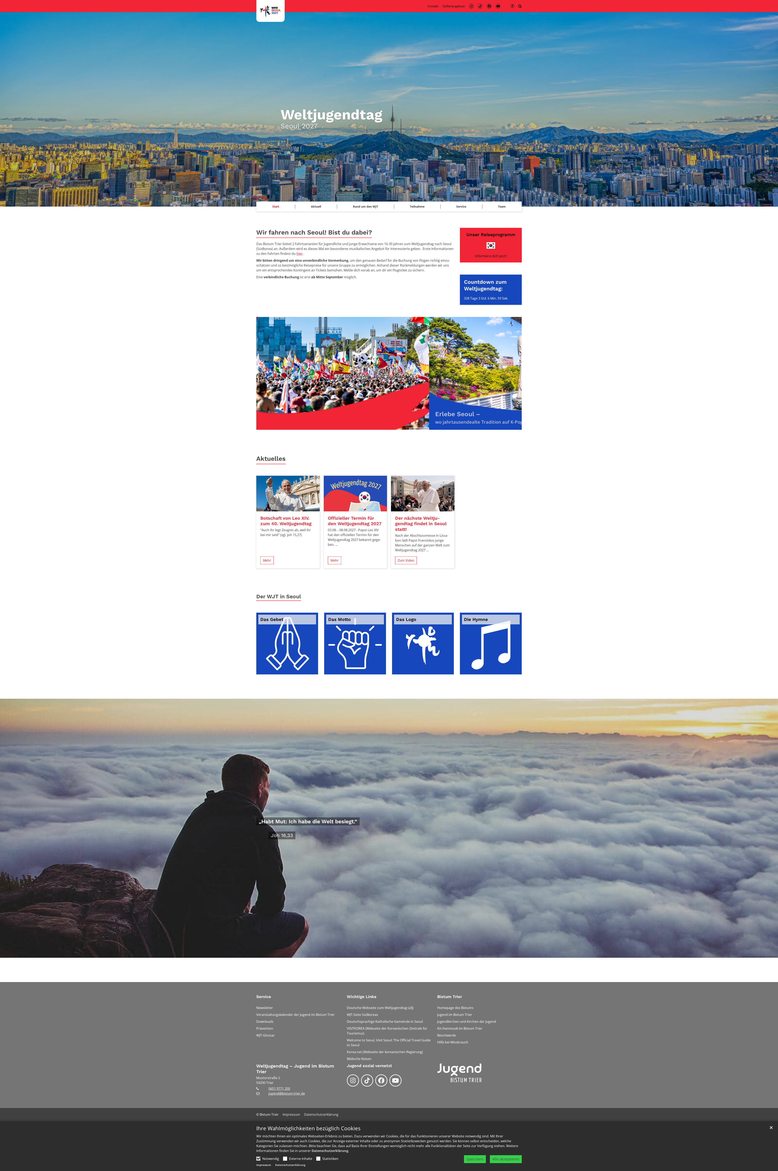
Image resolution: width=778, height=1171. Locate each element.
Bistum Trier (449, 996)
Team (502, 206)
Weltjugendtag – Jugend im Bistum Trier (295, 1068)
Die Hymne (476, 619)
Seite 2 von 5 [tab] (382, 426)
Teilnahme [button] (417, 206)
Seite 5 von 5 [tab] (403, 426)
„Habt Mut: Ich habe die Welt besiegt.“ (308, 821)
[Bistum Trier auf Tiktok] (367, 1080)
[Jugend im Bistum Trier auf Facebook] (381, 1080)
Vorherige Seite (264, 373)
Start (275, 206)
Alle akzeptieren (505, 1159)
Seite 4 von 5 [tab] (396, 426)
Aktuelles (270, 458)
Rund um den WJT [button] (365, 206)
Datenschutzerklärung (330, 1151)
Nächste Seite (514, 373)
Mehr (267, 560)
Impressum (263, 1165)
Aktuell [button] (316, 206)
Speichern (474, 1159)
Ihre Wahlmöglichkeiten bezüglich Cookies (308, 1128)
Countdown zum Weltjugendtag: (485, 285)
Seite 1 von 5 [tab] (375, 426)
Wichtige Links (361, 996)
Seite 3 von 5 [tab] (389, 426)
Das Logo (406, 619)
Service (263, 996)
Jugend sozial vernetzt (369, 1065)
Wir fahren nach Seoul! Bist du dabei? (314, 232)
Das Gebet (271, 619)
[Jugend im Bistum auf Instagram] (353, 1080)
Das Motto (339, 619)
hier (299, 253)
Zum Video (406, 560)
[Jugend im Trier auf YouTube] (395, 1080)
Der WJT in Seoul (278, 596)
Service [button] (461, 206)
